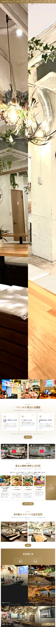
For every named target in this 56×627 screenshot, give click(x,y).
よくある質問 (45, 2)
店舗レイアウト (23, 2)
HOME (11, 1)
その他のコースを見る (28, 503)
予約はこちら (28, 437)
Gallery (28, 545)
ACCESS (35, 1)
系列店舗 (27, 2)
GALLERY (18, 1)
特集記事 (49, 2)
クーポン (31, 2)
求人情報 (53, 2)
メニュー (14, 2)
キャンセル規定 (40, 2)
